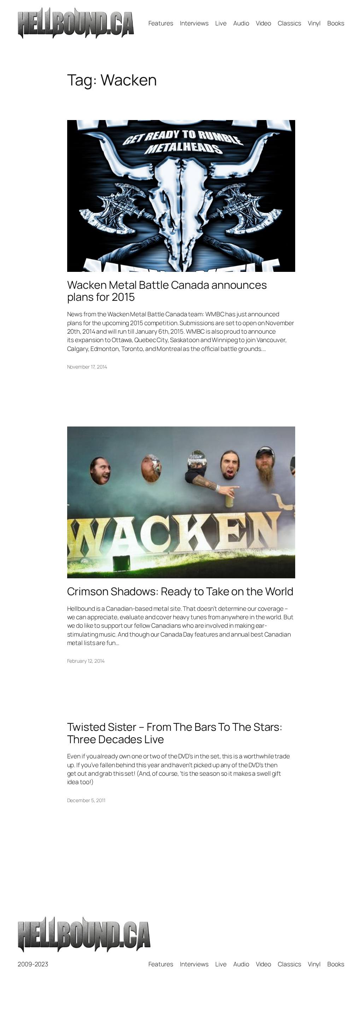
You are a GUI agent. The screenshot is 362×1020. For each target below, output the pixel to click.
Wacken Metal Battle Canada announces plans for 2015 (167, 291)
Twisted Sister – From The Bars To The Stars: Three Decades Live (175, 733)
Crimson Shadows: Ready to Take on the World (180, 591)
